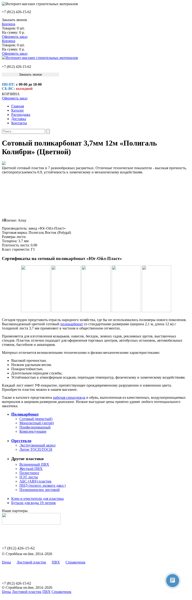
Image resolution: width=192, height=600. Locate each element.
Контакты (19, 123)
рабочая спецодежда (69, 397)
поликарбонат (71, 324)
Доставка (18, 119)
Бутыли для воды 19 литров (33, 503)
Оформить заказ (14, 37)
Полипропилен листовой (39, 490)
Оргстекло (21, 440)
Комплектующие (32, 431)
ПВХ (56, 562)
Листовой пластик (31, 562)
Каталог (17, 110)
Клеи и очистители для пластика (37, 499)
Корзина (8, 24)
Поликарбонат (25, 414)
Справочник (75, 562)
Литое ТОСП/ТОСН (35, 449)
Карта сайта (100, 562)
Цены (6, 562)
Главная (17, 106)
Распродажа (20, 115)
